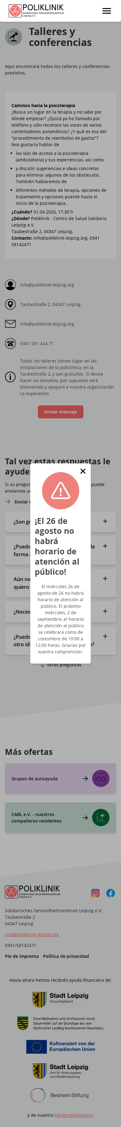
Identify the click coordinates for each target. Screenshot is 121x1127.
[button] (82, 471)
